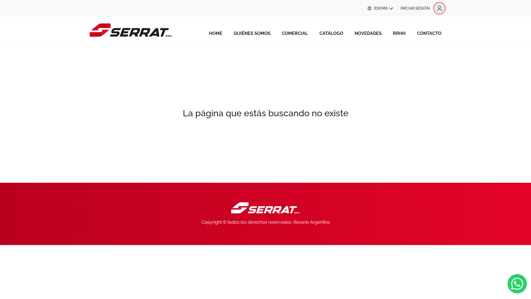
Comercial (295, 33)
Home (215, 33)
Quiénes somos (252, 33)
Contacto (429, 33)
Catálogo (331, 33)
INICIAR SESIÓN (415, 8)
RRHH (399, 33)
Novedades (368, 33)
